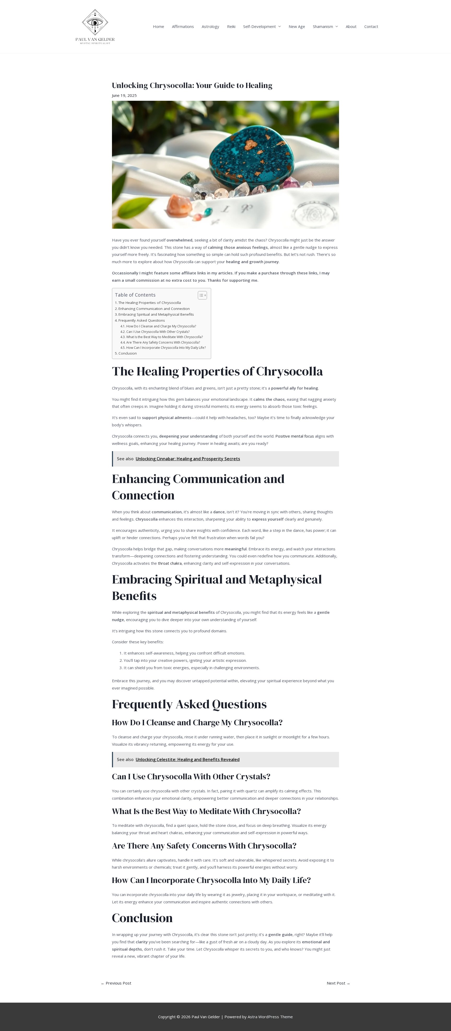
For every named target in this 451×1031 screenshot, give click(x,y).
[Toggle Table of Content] (200, 295)
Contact (371, 26)
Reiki (231, 26)
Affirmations (183, 26)
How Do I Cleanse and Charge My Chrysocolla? (161, 326)
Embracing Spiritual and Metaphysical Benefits (156, 314)
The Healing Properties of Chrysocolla (149, 302)
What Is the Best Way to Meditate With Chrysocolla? (164, 337)
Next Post (338, 983)
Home (158, 26)
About (351, 26)
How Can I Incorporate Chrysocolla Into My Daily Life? (165, 347)
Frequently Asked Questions (141, 320)
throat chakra (170, 563)
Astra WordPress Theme (270, 1016)
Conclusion (127, 353)
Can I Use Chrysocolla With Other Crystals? (157, 331)
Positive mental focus (294, 436)
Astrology (210, 26)
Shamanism (323, 26)
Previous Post (116, 983)
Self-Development (259, 26)
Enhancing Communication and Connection (154, 308)
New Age (297, 26)
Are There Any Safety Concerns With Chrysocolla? (163, 342)
